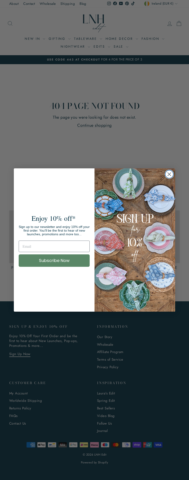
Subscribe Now (54, 260)
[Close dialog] (169, 174)
